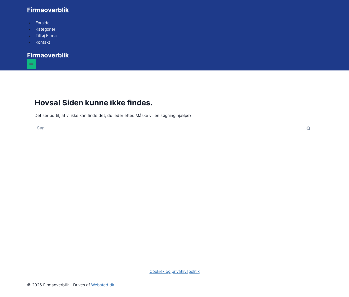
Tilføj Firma (46, 35)
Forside (43, 22)
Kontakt (43, 42)
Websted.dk (102, 285)
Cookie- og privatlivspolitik (175, 271)
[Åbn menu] (31, 64)
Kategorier (45, 29)
